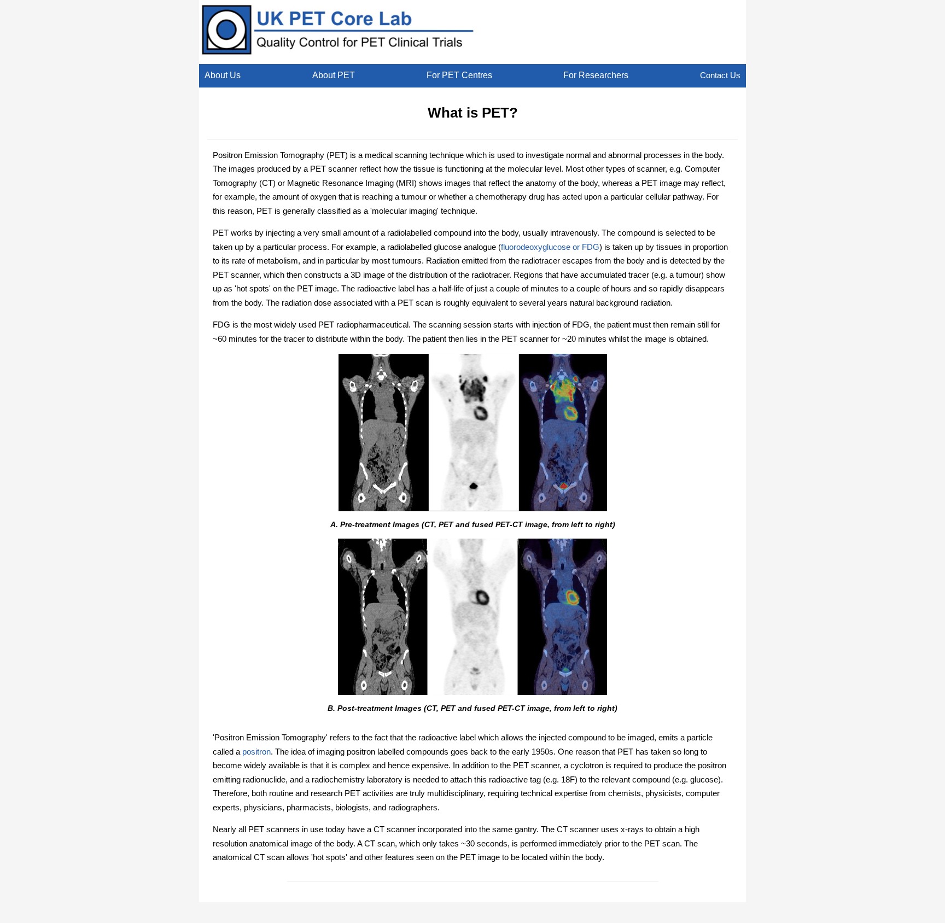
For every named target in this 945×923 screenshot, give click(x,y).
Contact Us (720, 75)
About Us (223, 75)
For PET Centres (459, 75)
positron (256, 751)
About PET (333, 75)
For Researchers (595, 75)
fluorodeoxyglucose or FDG (550, 247)
